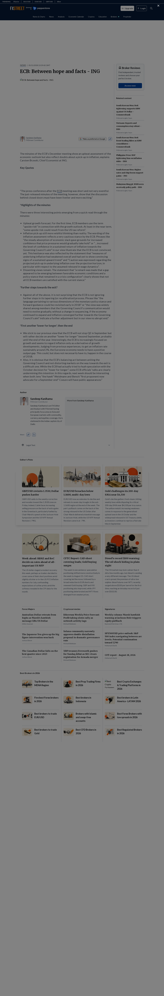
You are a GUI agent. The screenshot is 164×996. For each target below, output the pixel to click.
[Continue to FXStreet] (158, 5)
